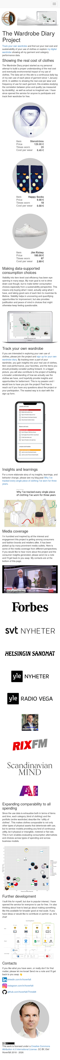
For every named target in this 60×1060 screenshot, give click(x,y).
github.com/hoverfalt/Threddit (22, 991)
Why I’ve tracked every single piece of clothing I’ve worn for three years (29, 480)
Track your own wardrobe (14, 45)
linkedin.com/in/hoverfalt (19, 979)
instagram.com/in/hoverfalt (20, 985)
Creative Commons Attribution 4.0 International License (26, 1048)
